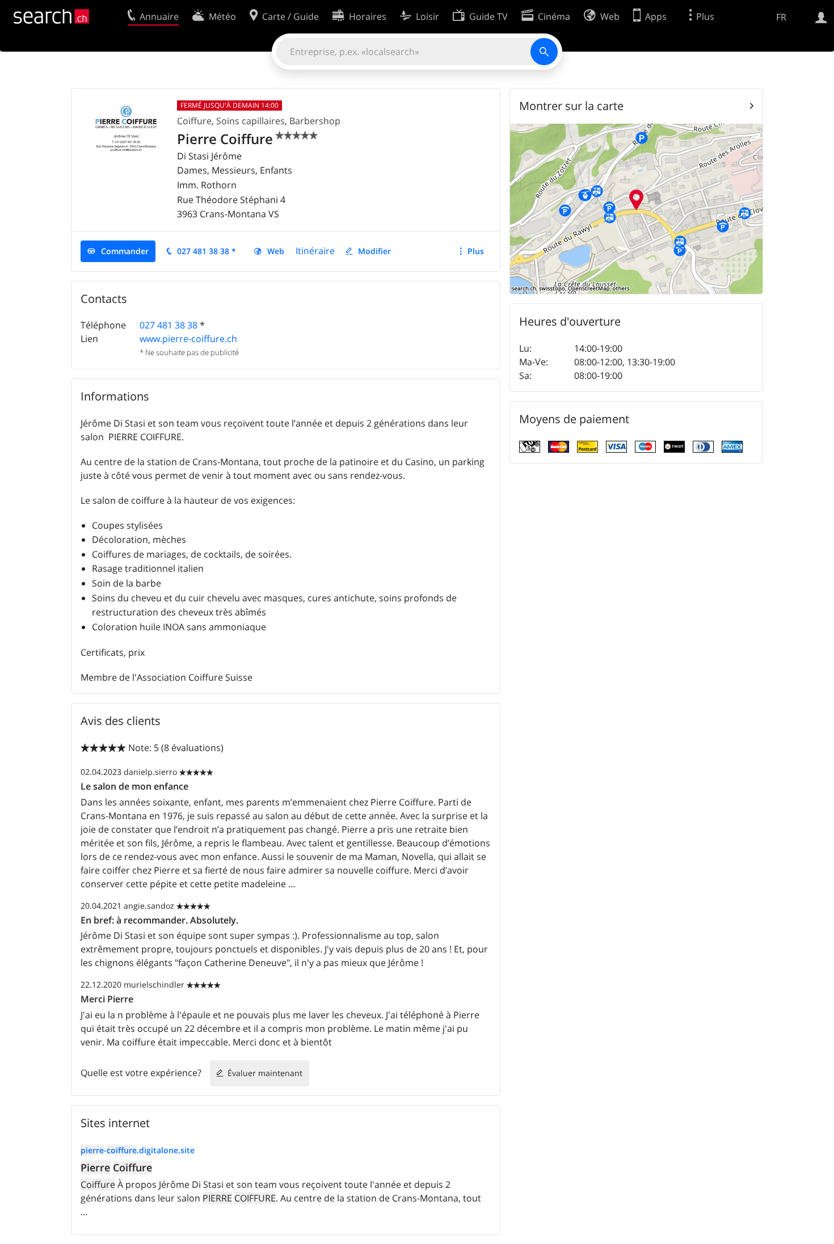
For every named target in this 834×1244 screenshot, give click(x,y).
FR (781, 17)
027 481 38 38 (168, 325)
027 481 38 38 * (206, 251)
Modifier (374, 251)
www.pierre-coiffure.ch (188, 338)
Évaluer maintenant (265, 1073)
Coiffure (194, 121)
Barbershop (314, 121)
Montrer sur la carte (571, 105)
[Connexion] (821, 16)
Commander (125, 251)
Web (275, 251)
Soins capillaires (250, 121)
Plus (475, 251)
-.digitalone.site (138, 1150)
